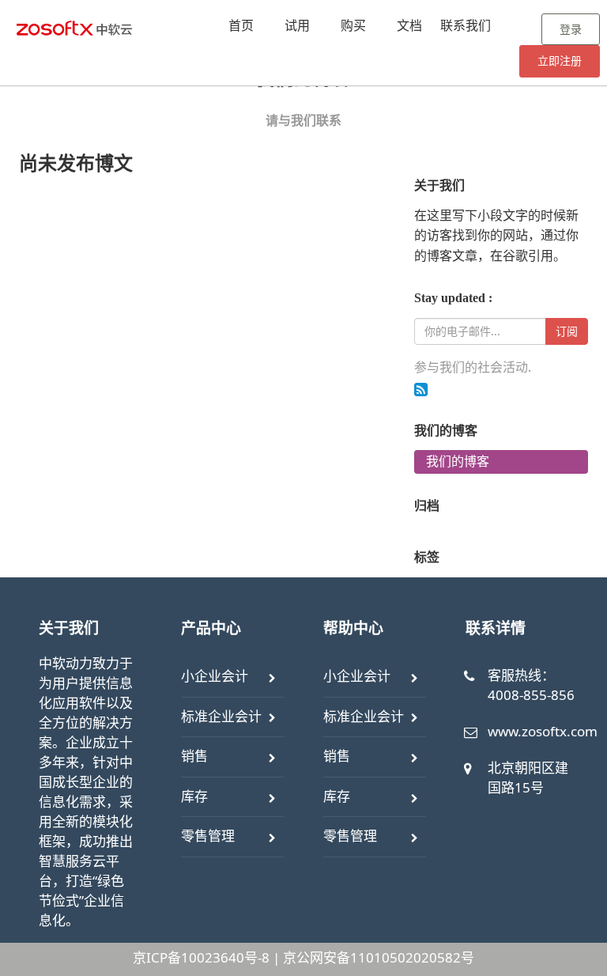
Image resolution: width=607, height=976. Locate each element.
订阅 (567, 331)
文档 (409, 25)
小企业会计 (214, 676)
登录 (571, 28)
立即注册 (559, 60)
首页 (241, 25)
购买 (353, 25)
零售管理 (208, 836)
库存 (194, 796)
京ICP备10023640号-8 (201, 957)
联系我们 (465, 25)
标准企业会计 (221, 716)
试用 (297, 25)
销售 (194, 756)
